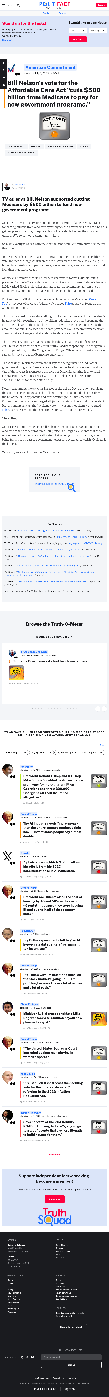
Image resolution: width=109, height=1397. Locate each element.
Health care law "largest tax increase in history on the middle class (51, 581)
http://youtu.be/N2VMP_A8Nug (85, 543)
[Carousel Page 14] (73, 708)
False (68, 303)
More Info (7, 40)
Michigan (11, 1289)
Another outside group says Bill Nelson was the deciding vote (48, 565)
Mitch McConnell (63, 1251)
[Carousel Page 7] (51, 708)
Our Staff (60, 1283)
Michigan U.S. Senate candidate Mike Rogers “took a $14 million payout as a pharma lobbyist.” (52, 1018)
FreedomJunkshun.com (34, 651)
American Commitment (50, 67)
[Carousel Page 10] (60, 708)
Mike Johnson (61, 1254)
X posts (25, 853)
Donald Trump (29, 814)
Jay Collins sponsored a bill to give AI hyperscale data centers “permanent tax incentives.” (51, 944)
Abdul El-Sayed (30, 1004)
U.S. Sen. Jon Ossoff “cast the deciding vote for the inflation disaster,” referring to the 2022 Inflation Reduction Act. (53, 1089)
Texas (9, 1305)
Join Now (77, 39)
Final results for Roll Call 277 (72, 537)
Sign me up (54, 1199)
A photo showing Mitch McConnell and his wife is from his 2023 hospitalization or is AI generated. (52, 866)
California (11, 1280)
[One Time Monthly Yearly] (98, 30)
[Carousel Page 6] (48, 708)
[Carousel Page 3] (38, 708)
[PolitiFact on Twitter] (21, 1357)
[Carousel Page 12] (67, 708)
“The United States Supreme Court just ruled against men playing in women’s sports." (50, 1052)
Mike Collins (28, 1073)
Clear (102, 745)
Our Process (61, 1280)
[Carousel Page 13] (70, 708)
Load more (54, 1154)
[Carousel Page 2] (35, 708)
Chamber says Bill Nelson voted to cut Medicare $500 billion (48, 549)
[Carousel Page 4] (41, 708)
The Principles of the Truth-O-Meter (54, 483)
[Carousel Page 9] (57, 708)
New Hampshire (14, 1293)
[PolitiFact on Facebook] (27, 1357)
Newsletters (61, 1299)
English (46, 13)
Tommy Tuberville (31, 1112)
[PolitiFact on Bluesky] (32, 1357)
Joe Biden (60, 1258)
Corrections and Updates (66, 1296)
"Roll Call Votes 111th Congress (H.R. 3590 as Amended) (46, 530)
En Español (60, 1286)
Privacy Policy (59, 1378)
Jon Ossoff (27, 766)
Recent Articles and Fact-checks (70, 1313)
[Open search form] (18, 5)
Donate (101, 5)
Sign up (71, 1365)
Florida (10, 1283)
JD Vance (59, 1248)
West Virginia (13, 1309)
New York (11, 1296)
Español (62, 13)
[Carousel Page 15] (76, 708)
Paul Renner (27, 930)
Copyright (72, 1378)
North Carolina (13, 1299)
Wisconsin (11, 1312)
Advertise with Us (63, 1293)
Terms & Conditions (41, 1378)
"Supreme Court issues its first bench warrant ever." (51, 661)
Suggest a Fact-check (71, 1327)
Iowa (9, 1286)
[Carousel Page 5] (44, 708)
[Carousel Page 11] (64, 708)
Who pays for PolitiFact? (66, 1289)
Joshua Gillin (19, 185)
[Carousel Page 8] (54, 708)
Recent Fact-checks (64, 1316)
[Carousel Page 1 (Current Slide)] (32, 708)
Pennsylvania (13, 1302)
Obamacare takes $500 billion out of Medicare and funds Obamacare (53, 556)
